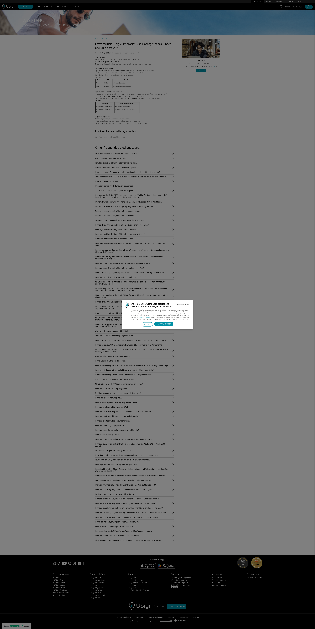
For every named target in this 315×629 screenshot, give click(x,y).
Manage (147, 324)
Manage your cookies (144, 317)
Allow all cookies (164, 324)
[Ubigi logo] (127, 305)
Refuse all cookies (183, 304)
